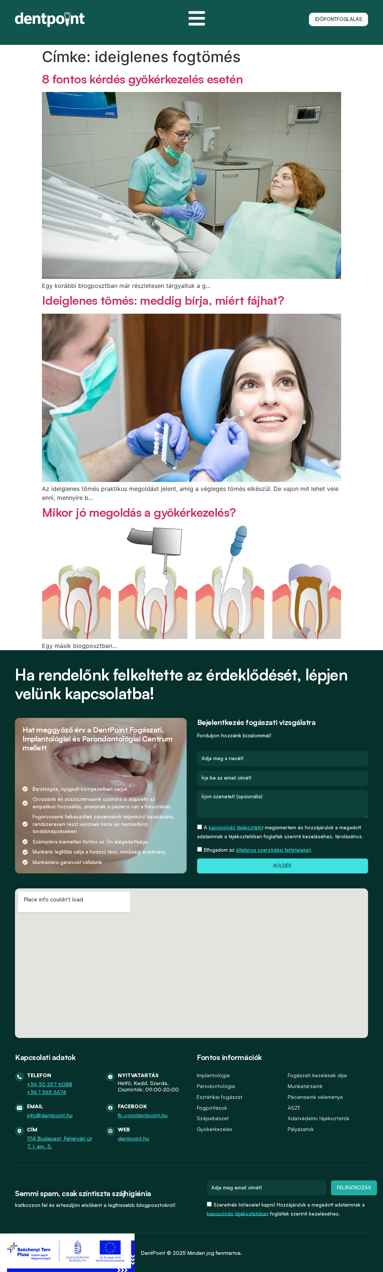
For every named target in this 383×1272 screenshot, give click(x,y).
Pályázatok (301, 1129)
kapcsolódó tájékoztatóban (238, 1213)
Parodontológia (216, 1086)
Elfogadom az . (258, 850)
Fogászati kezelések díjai (317, 1075)
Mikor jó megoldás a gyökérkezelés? (139, 512)
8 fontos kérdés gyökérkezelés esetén (142, 78)
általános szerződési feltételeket (273, 850)
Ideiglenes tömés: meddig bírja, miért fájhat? (163, 300)
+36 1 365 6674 (46, 1092)
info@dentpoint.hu (50, 1115)
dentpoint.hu (133, 1138)
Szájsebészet (213, 1118)
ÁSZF (294, 1107)
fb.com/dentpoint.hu (143, 1115)
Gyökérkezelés (214, 1129)
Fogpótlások (212, 1107)
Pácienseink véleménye (315, 1097)
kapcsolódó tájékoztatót (236, 827)
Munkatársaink (305, 1086)
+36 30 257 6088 (49, 1084)
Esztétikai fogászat (219, 1097)
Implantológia (213, 1075)
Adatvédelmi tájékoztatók (318, 1118)
